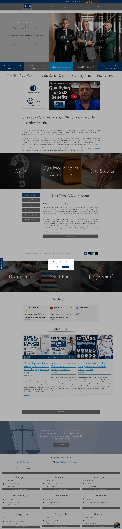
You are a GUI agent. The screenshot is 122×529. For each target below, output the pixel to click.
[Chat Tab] (61, 264)
